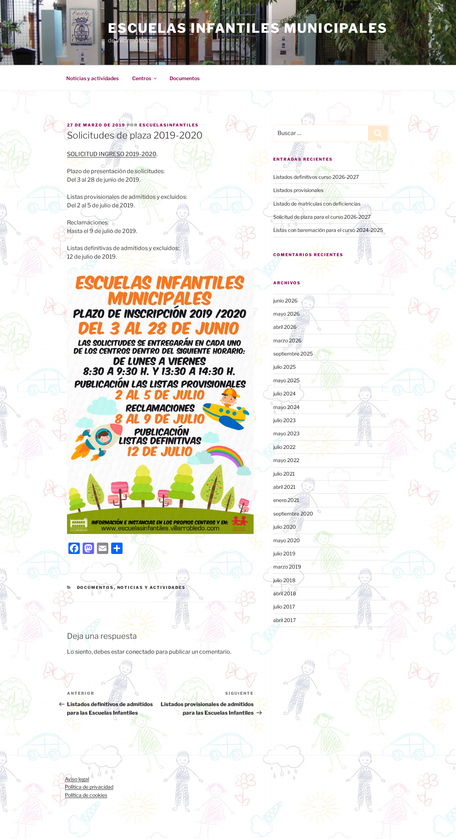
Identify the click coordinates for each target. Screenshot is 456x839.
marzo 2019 (287, 567)
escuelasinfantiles (169, 125)
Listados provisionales (298, 190)
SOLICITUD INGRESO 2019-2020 (111, 154)
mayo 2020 (286, 540)
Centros (141, 78)
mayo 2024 (286, 407)
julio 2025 (284, 367)
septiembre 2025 (293, 354)
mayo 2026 (286, 314)
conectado (140, 651)
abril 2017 (284, 620)
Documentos (185, 78)
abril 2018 (284, 593)
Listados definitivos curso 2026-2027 (316, 177)
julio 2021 (284, 474)
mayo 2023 (286, 433)
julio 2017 (284, 607)
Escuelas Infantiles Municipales (248, 28)
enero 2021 (286, 500)
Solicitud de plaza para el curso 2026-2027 (321, 217)
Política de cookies (86, 795)
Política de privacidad (89, 787)
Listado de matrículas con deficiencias (317, 204)
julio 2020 (284, 527)
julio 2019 (284, 553)
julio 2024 (284, 393)
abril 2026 (284, 327)
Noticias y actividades (92, 78)
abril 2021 (284, 487)
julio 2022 (284, 447)
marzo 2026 (287, 340)
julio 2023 (284, 420)
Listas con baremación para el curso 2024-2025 (328, 230)
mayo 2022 (286, 460)
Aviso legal (77, 779)
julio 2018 (284, 580)
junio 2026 (285, 300)
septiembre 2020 (293, 514)
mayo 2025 (286, 380)
